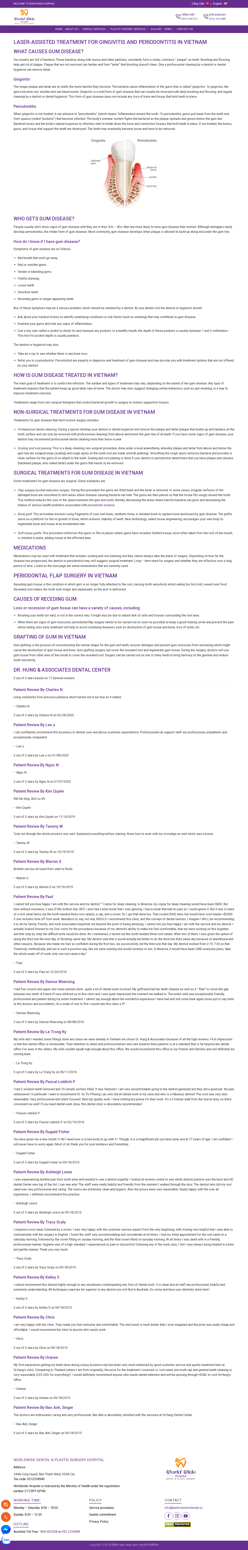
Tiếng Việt (197, 3)
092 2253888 (71, 1531)
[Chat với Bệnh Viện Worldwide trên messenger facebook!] (6, 1529)
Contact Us (185, 29)
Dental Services (94, 29)
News (167, 29)
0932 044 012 (189, 18)
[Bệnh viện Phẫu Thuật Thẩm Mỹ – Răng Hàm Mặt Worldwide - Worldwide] (32, 16)
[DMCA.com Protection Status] (178, 1524)
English (217, 3)
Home (58, 29)
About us (71, 29)
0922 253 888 (217, 18)
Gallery (156, 29)
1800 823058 (48, 1531)
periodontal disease (101, 505)
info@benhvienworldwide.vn (184, 1508)
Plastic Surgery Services (128, 29)
